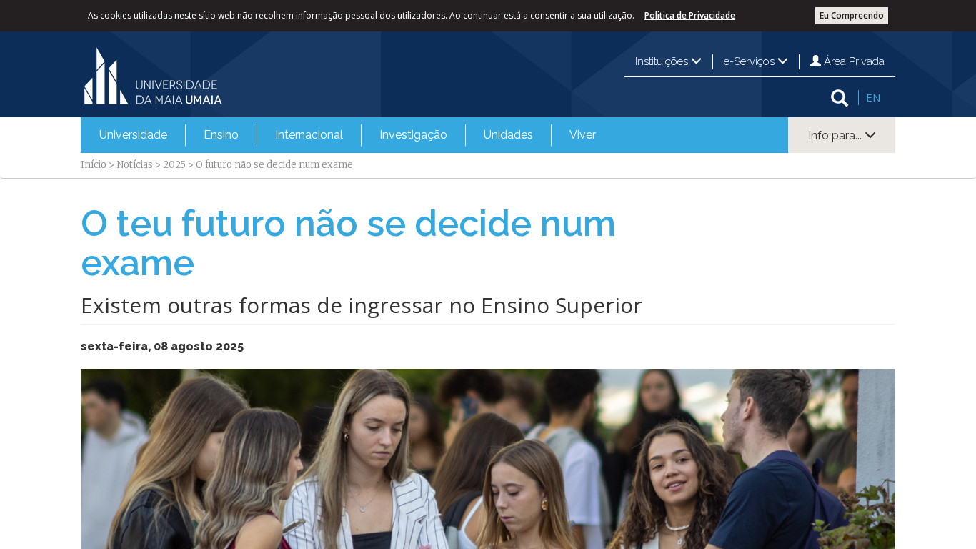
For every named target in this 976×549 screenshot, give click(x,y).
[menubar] (347, 135)
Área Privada (853, 61)
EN (873, 97)
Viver (582, 135)
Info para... (836, 135)
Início (93, 165)
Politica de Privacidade (689, 15)
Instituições (663, 61)
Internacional (309, 135)
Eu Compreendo (852, 15)
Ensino (221, 135)
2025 (174, 165)
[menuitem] (133, 135)
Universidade (133, 135)
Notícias (134, 165)
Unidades (508, 135)
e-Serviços (750, 61)
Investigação (413, 135)
